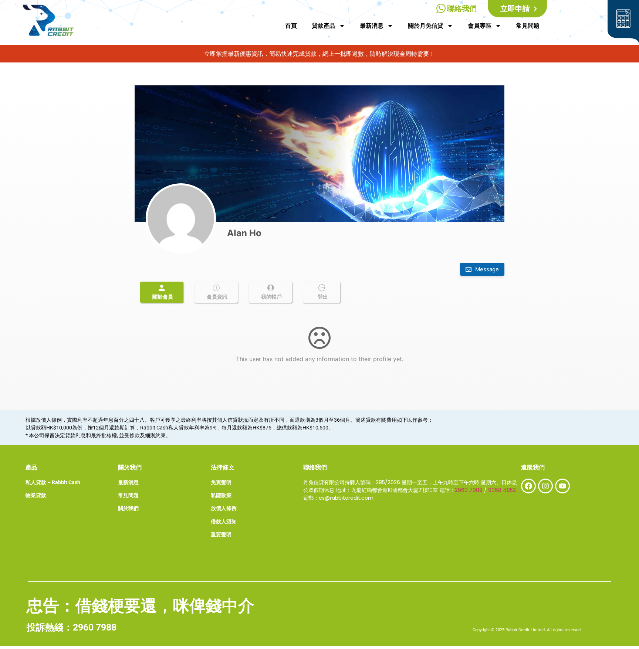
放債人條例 (224, 508)
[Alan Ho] (181, 218)
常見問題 (528, 25)
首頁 (291, 25)
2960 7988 (469, 490)
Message (486, 269)
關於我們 (128, 508)
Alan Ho (244, 233)
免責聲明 (221, 482)
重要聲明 (221, 534)
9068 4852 (502, 490)
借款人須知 (224, 521)
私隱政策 (221, 495)
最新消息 (371, 25)
